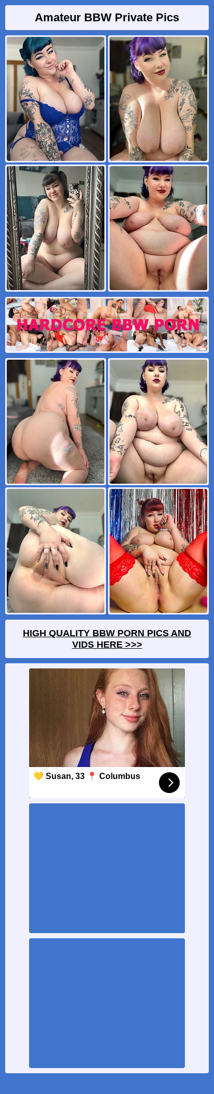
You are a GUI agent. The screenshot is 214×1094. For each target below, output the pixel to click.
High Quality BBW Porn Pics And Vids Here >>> (107, 639)
